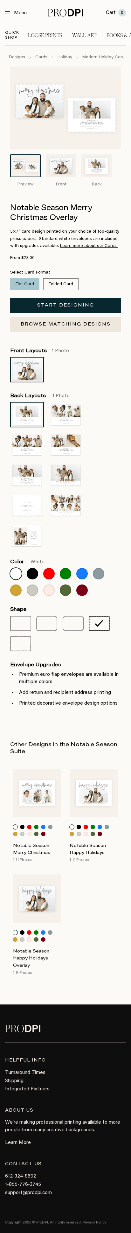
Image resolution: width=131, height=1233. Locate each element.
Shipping (14, 1080)
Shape (18, 609)
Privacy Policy (94, 1222)
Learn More (18, 1142)
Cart (114, 12)
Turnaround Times (25, 1072)
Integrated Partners (27, 1089)
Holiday (65, 57)
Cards (41, 57)
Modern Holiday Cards (104, 57)
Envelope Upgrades (35, 665)
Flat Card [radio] (25, 284)
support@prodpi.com (28, 1192)
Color (27, 562)
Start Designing (65, 305)
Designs (17, 57)
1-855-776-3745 (23, 1184)
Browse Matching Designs (66, 324)
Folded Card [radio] (61, 284)
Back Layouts (40, 395)
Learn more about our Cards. (89, 246)
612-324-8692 (20, 1176)
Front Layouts (39, 350)
